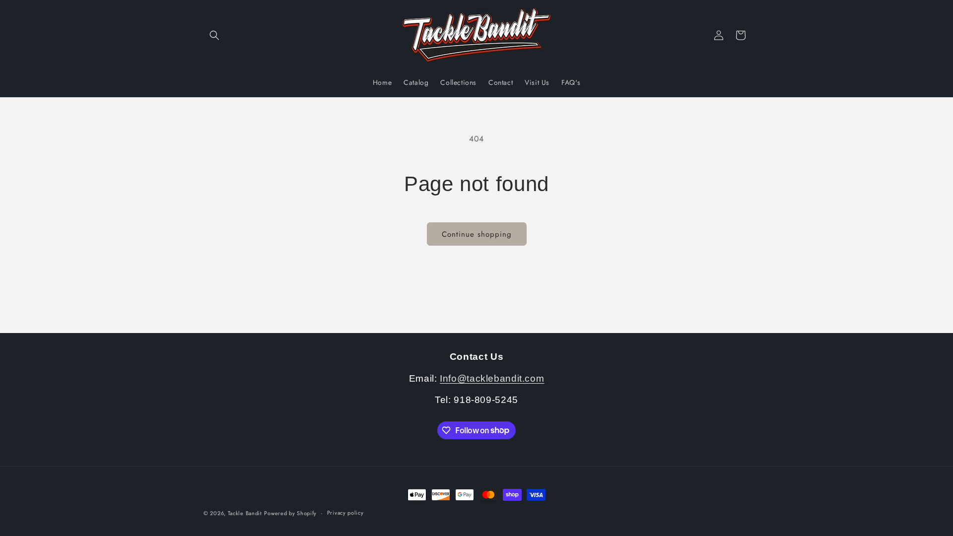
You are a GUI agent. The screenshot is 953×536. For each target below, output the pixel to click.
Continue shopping (477, 234)
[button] (214, 35)
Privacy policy (345, 513)
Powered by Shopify (290, 513)
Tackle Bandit (245, 513)
